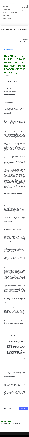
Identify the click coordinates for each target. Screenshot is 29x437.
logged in (9, 423)
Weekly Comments (7, 8)
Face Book (22, 15)
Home (2, 27)
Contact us (24, 9)
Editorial (7, 18)
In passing (13, 12)
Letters (6, 15)
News (5, 12)
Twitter (25, 15)
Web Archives (24, 6)
